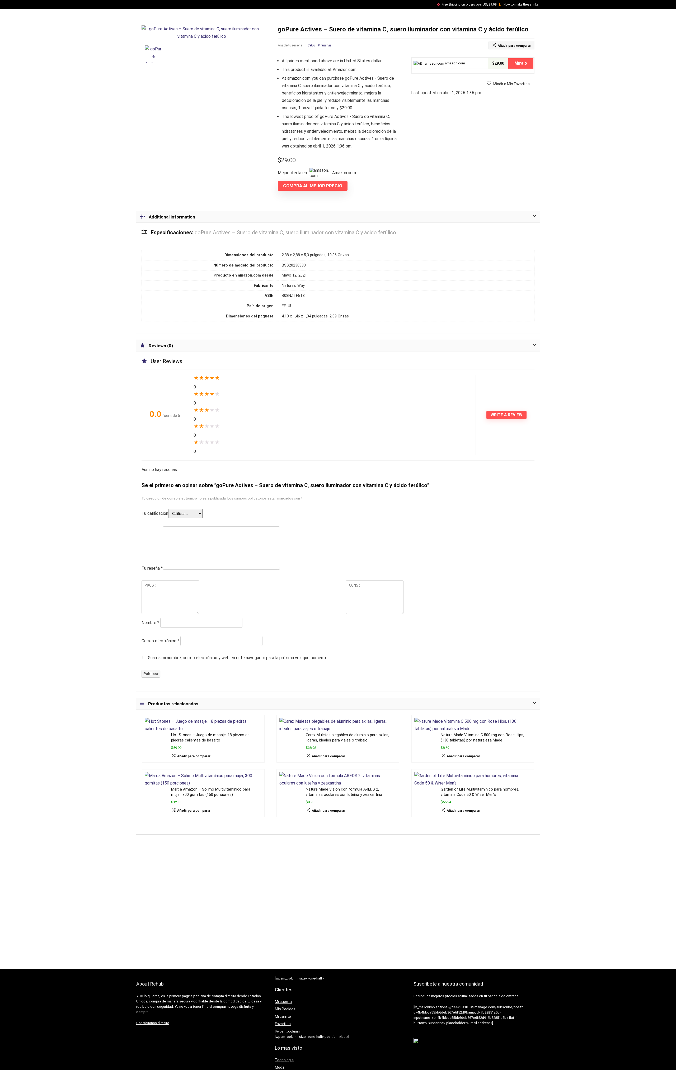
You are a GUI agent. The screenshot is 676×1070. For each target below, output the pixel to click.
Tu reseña (152, 568)
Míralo (520, 63)
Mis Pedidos (285, 1009)
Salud (311, 45)
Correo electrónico (160, 640)
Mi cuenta (283, 1002)
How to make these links (521, 4)
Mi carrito (283, 1016)
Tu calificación (155, 513)
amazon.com (454, 63)
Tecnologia (284, 1060)
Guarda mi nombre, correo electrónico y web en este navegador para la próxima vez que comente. (238, 657)
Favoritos (283, 1024)
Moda (279, 1067)
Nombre (150, 622)
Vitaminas (324, 45)
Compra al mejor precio (312, 185)
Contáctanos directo (152, 1023)
